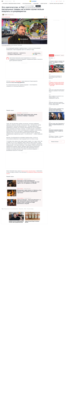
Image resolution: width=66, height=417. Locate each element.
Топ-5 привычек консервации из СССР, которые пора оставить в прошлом (55, 77)
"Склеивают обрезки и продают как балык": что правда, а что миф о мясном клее (56, 62)
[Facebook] (51, 1)
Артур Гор (5, 14)
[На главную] (33, 1)
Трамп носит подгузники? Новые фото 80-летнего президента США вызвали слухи (56, 90)
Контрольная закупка (27, 3)
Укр (63, 1)
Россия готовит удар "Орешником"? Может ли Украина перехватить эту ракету (56, 124)
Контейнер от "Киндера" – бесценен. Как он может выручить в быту (56, 137)
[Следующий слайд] (65, 4)
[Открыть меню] (2, 1)
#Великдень (21, 208)
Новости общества (20, 198)
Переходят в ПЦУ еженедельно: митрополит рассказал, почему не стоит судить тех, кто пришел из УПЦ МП (28, 182)
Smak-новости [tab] (57, 55)
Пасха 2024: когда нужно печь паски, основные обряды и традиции (27, 115)
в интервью (12, 81)
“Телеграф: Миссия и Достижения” (56, 3)
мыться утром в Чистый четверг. (29, 170)
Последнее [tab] (51, 55)
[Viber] (53, 1)
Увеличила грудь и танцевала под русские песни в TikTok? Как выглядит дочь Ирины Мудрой (56, 109)
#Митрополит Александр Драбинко (11, 208)
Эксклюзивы (35, 3)
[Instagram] (59, 1)
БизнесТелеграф (44, 3)
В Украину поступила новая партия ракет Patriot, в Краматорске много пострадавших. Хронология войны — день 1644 (56, 84)
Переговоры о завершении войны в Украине (11, 3)
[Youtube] (56, 1)
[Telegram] (55, 1)
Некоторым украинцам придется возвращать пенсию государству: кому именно (56, 131)
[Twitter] (58, 1)
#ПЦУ (25, 208)
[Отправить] (14, 1)
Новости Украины (20, 188)
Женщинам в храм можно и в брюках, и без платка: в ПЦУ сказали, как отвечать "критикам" (29, 191)
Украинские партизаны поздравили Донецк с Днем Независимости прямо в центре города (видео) (56, 103)
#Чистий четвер (30, 208)
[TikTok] (61, 1)
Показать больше (54, 141)
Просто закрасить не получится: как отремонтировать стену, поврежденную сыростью (56, 97)
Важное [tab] (62, 55)
